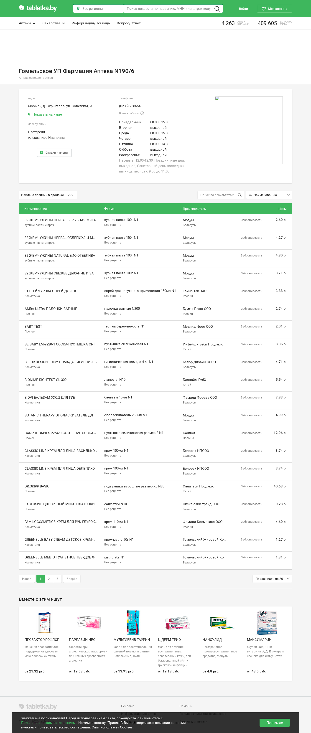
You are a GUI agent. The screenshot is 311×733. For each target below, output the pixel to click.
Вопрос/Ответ (129, 23)
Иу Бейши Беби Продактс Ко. (206, 344)
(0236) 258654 (129, 106)
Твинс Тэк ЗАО (194, 291)
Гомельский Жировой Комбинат (209, 540)
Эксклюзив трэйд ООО (201, 504)
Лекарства (51, 23)
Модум (188, 220)
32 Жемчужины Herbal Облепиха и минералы (67, 238)
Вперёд (71, 579)
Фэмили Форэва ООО (200, 398)
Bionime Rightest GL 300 (45, 380)
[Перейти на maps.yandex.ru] (249, 130)
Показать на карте (47, 114)
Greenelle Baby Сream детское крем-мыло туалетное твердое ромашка (91, 540)
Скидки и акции (57, 152)
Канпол (189, 433)
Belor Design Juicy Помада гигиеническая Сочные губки (78, 362)
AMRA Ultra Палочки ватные (51, 309)
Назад (26, 579)
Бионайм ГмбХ (194, 380)
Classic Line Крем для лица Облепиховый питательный (77, 469)
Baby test (33, 327)
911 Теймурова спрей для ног (52, 291)
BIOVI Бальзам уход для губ (50, 398)
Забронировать (251, 220)
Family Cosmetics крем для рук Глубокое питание (70, 522)
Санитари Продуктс (198, 486)
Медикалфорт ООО (198, 327)
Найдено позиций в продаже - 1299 (47, 195)
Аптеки (25, 23)
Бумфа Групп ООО (197, 309)
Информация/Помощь (91, 23)
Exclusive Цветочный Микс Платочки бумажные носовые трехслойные (92, 504)
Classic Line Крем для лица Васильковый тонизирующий (79, 451)
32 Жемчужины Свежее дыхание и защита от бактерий (76, 273)
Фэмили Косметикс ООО (202, 522)
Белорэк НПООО (196, 451)
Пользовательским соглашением (48, 723)
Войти (243, 8)
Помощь (185, 706)
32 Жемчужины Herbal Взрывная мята (60, 220)
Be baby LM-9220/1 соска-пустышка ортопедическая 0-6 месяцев (84, 344)
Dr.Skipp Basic (37, 486)
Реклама (127, 706)
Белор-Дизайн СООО (199, 362)
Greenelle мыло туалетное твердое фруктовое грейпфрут (79, 557)
